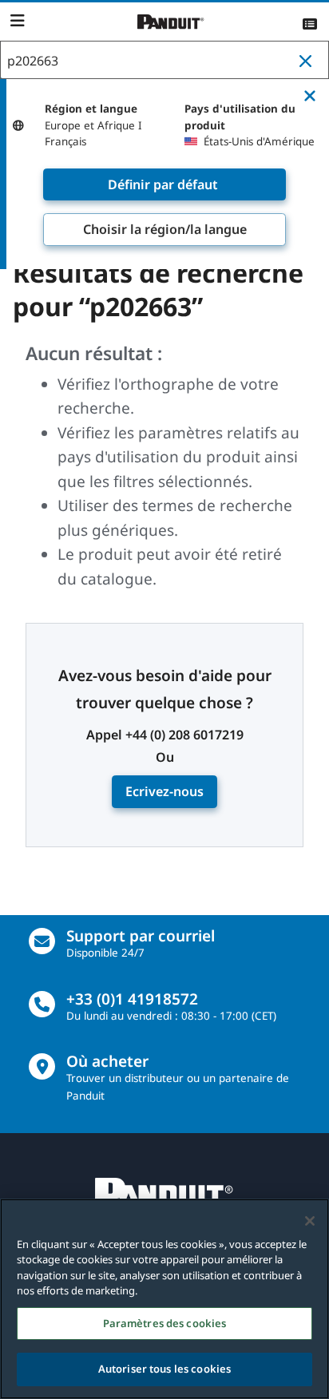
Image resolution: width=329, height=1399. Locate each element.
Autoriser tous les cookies (164, 1368)
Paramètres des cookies (165, 1323)
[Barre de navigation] (17, 20)
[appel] (42, 1004)
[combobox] (164, 61)
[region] (164, 1299)
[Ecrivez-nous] (42, 941)
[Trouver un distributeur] (42, 1066)
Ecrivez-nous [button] (164, 791)
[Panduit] (170, 22)
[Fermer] (309, 1220)
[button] (309, 61)
